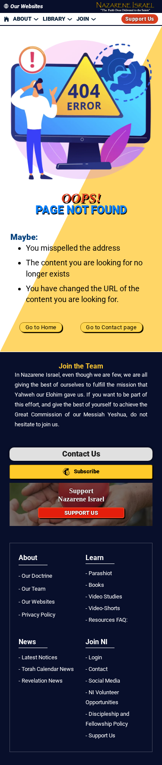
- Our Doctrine (35, 576)
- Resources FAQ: (106, 620)
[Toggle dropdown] (36, 19)
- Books (95, 585)
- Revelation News (41, 680)
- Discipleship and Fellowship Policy (107, 719)
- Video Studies (104, 596)
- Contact (97, 669)
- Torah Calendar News (46, 669)
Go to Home (41, 327)
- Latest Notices (38, 657)
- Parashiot (99, 573)
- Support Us (100, 735)
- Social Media (103, 680)
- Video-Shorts (103, 608)
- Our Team (32, 589)
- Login (94, 657)
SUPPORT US (81, 513)
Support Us (139, 19)
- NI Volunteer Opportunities (102, 697)
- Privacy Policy (37, 614)
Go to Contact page (111, 327)
